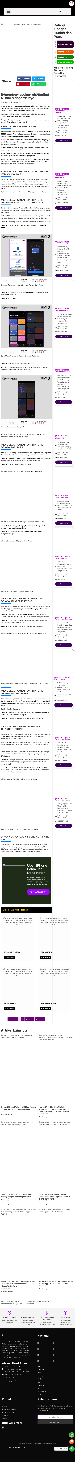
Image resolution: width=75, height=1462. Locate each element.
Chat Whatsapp (65, 62)
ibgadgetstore (64, 57)
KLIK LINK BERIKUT (20, 851)
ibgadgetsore (64, 51)
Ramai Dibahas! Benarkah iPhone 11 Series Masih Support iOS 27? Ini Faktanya (56, 1282)
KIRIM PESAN (54, 1422)
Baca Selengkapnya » (7, 1114)
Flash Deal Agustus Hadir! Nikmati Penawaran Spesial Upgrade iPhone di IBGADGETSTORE (54, 1196)
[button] (8, 11)
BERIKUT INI (46, 222)
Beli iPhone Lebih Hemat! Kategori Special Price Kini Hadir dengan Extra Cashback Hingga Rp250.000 (18, 1283)
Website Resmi (65, 44)
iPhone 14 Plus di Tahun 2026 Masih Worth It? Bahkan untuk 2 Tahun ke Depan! (18, 1108)
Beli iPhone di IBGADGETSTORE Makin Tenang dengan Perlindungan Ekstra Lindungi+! (17, 1196)
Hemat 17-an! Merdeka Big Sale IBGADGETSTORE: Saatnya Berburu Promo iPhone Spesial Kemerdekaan (54, 1109)
